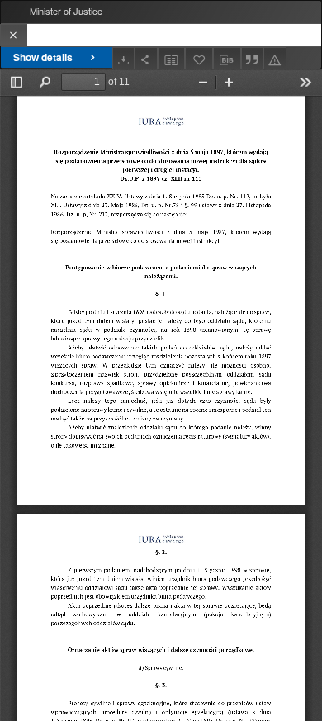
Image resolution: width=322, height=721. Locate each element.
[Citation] (252, 58)
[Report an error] (274, 58)
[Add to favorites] (199, 58)
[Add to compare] (172, 58)
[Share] (146, 58)
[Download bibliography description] (227, 58)
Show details (43, 57)
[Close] (13, 35)
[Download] (123, 58)
